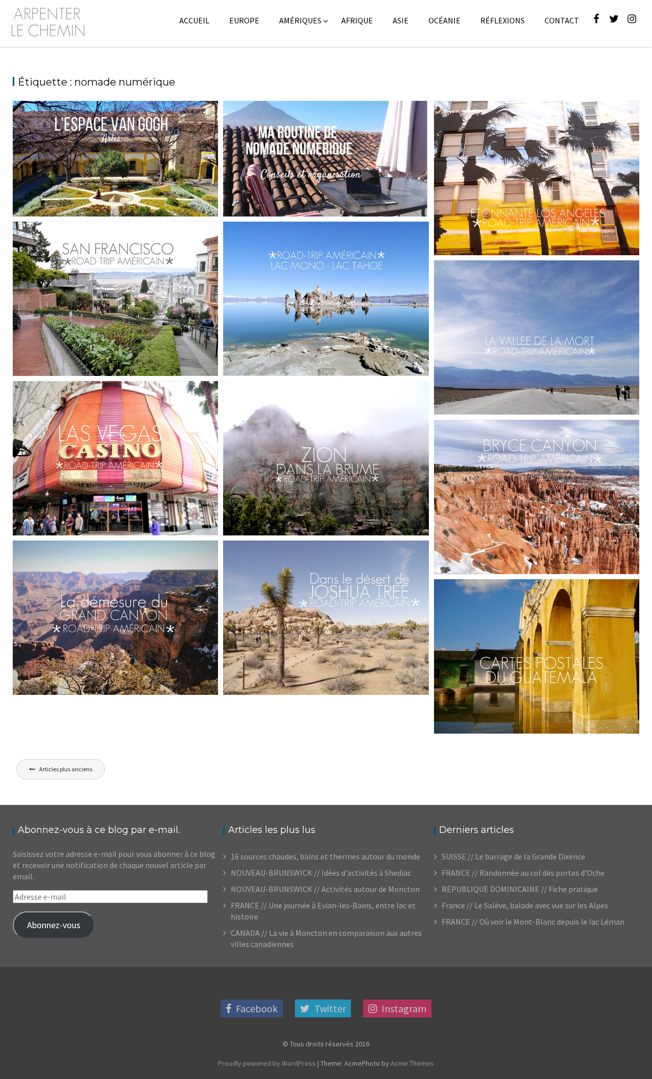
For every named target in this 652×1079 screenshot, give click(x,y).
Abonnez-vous (53, 925)
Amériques (300, 20)
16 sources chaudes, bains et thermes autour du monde (325, 856)
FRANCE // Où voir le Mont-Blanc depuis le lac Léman (533, 921)
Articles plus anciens (65, 769)
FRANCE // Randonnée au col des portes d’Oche (523, 873)
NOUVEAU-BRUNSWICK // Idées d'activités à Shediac (321, 873)
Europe (244, 20)
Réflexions (502, 20)
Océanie (444, 20)
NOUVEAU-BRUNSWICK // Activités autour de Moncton (325, 889)
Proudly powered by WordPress (267, 1063)
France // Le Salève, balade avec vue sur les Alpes (525, 905)
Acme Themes (412, 1063)
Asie (401, 20)
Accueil (194, 20)
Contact (562, 20)
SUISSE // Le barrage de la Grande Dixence (513, 856)
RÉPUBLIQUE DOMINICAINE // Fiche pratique (520, 889)
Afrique (357, 20)
